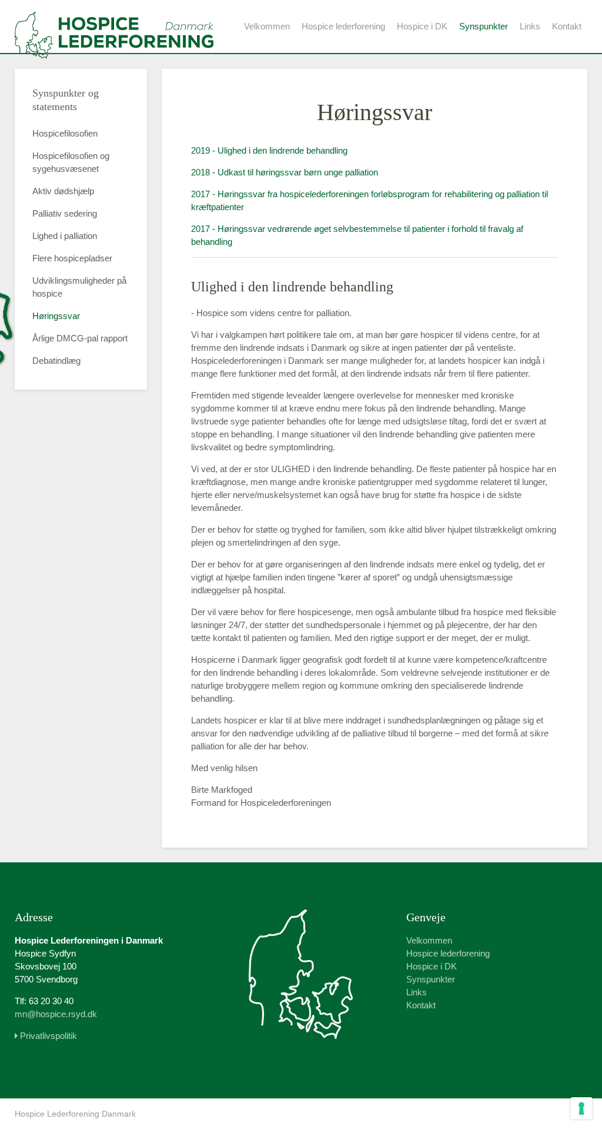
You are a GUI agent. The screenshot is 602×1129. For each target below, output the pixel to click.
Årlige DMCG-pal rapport (80, 338)
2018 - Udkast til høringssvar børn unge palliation (284, 172)
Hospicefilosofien (65, 133)
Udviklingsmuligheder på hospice (79, 286)
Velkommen (267, 26)
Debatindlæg (56, 361)
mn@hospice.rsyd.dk (56, 1014)
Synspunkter (483, 26)
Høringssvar (56, 316)
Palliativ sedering (64, 213)
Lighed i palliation (64, 236)
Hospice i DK (422, 26)
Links (530, 26)
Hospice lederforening (343, 26)
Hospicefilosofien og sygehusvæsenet (70, 162)
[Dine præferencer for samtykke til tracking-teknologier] (581, 1108)
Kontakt (566, 26)
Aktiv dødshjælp (63, 191)
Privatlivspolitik (47, 1036)
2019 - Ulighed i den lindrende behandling (269, 150)
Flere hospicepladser (72, 258)
